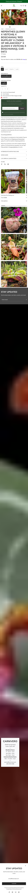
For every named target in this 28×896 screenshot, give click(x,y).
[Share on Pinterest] (8, 164)
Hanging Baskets (13, 147)
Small (6, 69)
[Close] (25, 865)
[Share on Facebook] (1, 164)
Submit (22, 108)
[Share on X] (4, 164)
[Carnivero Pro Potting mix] (13, 181)
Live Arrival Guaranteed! (9, 92)
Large (17, 69)
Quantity (4, 86)
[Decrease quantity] (2, 89)
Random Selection (6, 76)
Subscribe (14, 883)
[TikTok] (18, 892)
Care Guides (6, 94)
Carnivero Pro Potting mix (7, 195)
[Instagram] (12, 892)
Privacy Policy (8, 889)
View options (4, 200)
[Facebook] (9, 892)
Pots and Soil (4, 147)
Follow (4, 54)
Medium (12, 69)
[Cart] (25, 5)
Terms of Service (16, 889)
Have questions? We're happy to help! (12, 95)
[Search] (21, 5)
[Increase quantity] (7, 89)
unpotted (4, 83)
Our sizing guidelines (6, 134)
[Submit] (26, 299)
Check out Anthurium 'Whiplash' (14, 1)
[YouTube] (15, 892)
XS (2, 69)
